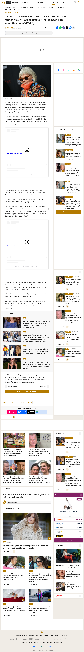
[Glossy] (37, 639)
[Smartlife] (49, 639)
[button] (48, 28)
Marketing (30, 642)
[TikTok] (68, 70)
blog (22, 402)
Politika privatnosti (48, 642)
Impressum (24, 642)
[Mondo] (18, 639)
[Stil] (3, 2)
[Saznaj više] (80, 545)
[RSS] (73, 70)
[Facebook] (58, 70)
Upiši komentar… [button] (13, 502)
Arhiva (40, 642)
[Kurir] (12, 639)
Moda (13, 7)
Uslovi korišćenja (58, 642)
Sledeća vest (42, 386)
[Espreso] (25, 639)
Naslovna (7, 7)
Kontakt (36, 642)
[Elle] (31, 639)
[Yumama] (63, 639)
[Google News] (78, 70)
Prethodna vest (12, 386)
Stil (18, 402)
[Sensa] (56, 639)
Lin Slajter (6, 402)
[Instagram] (63, 70)
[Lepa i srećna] (43, 639)
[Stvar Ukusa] (71, 639)
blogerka (29, 402)
